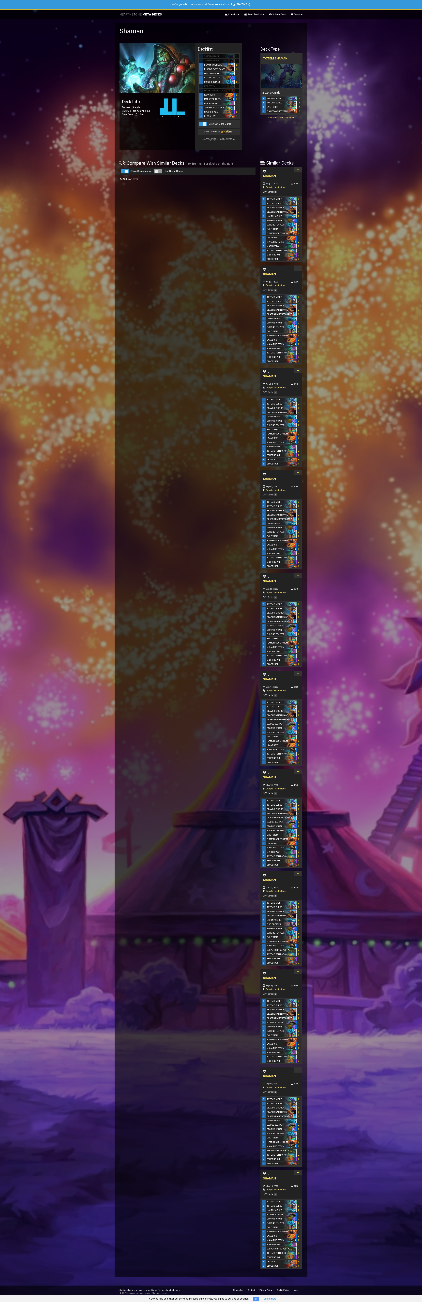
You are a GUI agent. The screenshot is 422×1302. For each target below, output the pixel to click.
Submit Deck (279, 14)
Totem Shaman (275, 58)
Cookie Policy (283, 1290)
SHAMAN (269, 176)
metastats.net (173, 1290)
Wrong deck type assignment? (281, 117)
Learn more (270, 1298)
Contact (251, 1290)
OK (256, 1299)
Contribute (233, 14)
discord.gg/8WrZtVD (235, 4)
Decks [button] (297, 14)
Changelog (238, 1290)
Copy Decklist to (212, 131)
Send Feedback (255, 14)
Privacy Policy (265, 1290)
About (296, 1290)
